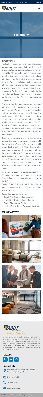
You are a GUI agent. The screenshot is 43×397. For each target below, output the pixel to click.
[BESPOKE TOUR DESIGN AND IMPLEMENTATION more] (21, 226)
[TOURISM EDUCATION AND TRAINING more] (21, 276)
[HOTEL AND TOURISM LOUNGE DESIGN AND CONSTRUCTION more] (21, 302)
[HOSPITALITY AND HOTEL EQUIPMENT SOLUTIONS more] (21, 251)
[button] (39, 8)
